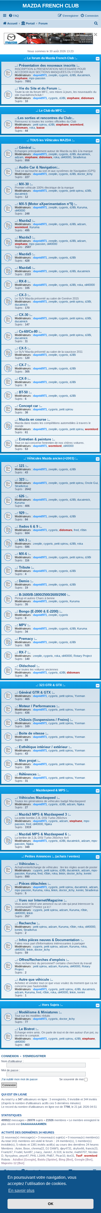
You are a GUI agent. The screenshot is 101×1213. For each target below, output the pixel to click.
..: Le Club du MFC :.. (51, 110)
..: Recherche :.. (27, 923)
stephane (21, 78)
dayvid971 (40, 75)
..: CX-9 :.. (23, 378)
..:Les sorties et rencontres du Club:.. (44, 118)
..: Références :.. (28, 774)
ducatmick (83, 75)
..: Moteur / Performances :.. (37, 706)
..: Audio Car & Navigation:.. (37, 167)
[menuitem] (14, 16)
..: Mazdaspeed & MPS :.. (51, 790)
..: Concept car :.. (28, 406)
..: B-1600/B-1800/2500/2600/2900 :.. (42, 595)
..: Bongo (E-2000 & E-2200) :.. (38, 611)
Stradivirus (79, 157)
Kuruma (82, 207)
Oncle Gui (91, 482)
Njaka (80, 804)
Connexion (10, 1056)
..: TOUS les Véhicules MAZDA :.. (51, 140)
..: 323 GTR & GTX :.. (50, 685)
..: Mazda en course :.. (32, 419)
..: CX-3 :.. (23, 295)
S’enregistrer (34, 1056)
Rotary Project (83, 655)
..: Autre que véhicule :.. (34, 979)
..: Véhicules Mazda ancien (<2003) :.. (51, 458)
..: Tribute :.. (24, 567)
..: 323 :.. (21, 479)
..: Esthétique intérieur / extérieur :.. (43, 747)
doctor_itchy (85, 173)
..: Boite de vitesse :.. (31, 733)
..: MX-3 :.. (23, 540)
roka (32, 127)
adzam (19, 157)
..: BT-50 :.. (23, 392)
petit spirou (40, 124)
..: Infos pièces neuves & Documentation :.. (49, 940)
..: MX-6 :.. (23, 554)
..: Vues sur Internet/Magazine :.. (41, 900)
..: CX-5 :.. (23, 348)
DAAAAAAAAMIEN (33, 1124)
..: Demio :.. (24, 581)
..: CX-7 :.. (23, 365)
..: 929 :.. (21, 513)
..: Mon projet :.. (27, 761)
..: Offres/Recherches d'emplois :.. (42, 960)
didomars (87, 98)
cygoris (63, 75)
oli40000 (66, 157)
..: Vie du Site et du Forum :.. (38, 88)
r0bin (83, 530)
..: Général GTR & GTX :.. (35, 692)
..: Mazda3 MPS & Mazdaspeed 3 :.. (43, 814)
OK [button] (50, 1204)
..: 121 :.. (21, 466)
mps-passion (37, 78)
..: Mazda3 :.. (25, 237)
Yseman (80, 695)
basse (41, 127)
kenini (87, 873)
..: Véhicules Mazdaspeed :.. (37, 798)
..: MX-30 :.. (24, 184)
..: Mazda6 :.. (25, 268)
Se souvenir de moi (71, 1079)
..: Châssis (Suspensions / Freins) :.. (44, 720)
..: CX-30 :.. (23, 315)
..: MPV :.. (23, 625)
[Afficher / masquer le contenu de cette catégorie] (98, 59)
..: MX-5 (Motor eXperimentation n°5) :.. (46, 204)
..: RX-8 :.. (23, 281)
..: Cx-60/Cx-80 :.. (28, 331)
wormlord (76, 124)
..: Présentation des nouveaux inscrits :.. (47, 65)
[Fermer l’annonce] (95, 34)
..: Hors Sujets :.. (51, 1005)
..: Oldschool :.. (27, 666)
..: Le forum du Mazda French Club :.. (50, 58)
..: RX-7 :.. (23, 652)
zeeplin (52, 75)
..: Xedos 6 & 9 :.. (28, 526)
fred (76, 530)
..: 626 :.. (21, 496)
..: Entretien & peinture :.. (35, 439)
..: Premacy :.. (26, 639)
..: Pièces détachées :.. (33, 884)
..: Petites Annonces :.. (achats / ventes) (50, 856)
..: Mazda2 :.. (25, 221)
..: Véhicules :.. (27, 864)
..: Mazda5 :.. (25, 254)
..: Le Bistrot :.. (27, 1029)
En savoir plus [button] (21, 1190)
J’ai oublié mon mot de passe (19, 1079)
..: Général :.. (25, 147)
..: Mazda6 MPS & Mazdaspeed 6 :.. (43, 834)
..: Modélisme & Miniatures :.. (38, 1012)
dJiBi (73, 75)
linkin (62, 873)
